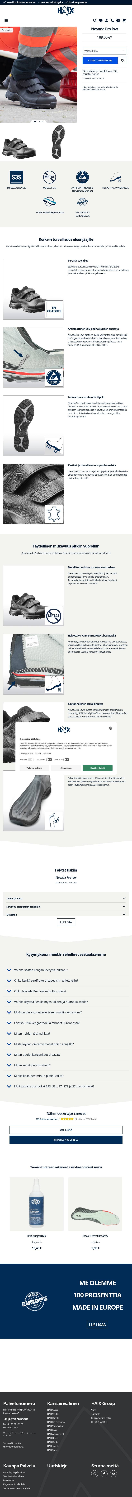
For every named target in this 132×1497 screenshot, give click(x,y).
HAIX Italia (52, 1429)
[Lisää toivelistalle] (122, 60)
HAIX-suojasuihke (36, 1236)
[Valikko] (6, 20)
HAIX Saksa (52, 1409)
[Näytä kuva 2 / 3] (39, 121)
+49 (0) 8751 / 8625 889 (15, 1419)
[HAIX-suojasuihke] (37, 1204)
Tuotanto (95, 1413)
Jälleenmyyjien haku (101, 1417)
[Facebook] (104, 1473)
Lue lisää (66, 922)
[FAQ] (118, 20)
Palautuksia (8, 1480)
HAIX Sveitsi (52, 1413)
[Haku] (95, 20)
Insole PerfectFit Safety (95, 1236)
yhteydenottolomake (13, 1446)
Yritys (94, 1409)
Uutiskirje (57, 1466)
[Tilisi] (106, 20)
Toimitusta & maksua (13, 1476)
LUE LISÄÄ (97, 1324)
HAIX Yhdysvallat (55, 1425)
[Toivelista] (101, 20)
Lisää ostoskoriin (100, 60)
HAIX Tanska (53, 1446)
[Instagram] (94, 1473)
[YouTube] (113, 1473)
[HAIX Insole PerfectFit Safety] (95, 1204)
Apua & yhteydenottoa (14, 1472)
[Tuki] (112, 20)
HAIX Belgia (52, 1437)
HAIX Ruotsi (52, 1442)
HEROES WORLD (99, 1421)
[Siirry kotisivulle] (66, 11)
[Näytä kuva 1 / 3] (35, 121)
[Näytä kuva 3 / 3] (42, 121)
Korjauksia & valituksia (14, 1484)
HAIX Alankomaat (55, 1433)
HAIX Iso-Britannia (56, 1421)
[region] (38, 75)
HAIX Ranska (53, 1417)
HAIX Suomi (52, 1450)
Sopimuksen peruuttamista (16, 1488)
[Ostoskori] (125, 20)
